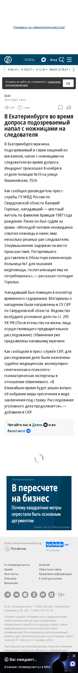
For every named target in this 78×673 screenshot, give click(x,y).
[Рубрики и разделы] (69, 59)
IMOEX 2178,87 (58, 69)
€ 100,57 (26, 69)
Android (44, 565)
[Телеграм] (7, 594)
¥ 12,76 (40, 69)
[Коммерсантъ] (8, 59)
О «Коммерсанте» (17, 565)
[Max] (51, 594)
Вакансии (11, 583)
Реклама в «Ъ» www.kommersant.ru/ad (39, 27)
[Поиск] (61, 59)
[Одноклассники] (34, 594)
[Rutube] (43, 594)
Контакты (11, 574)
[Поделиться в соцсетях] (69, 107)
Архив (8, 569)
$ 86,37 (12, 69)
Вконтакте (16, 431)
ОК (68, 83)
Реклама (10, 578)
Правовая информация (55, 574)
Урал (7, 95)
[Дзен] (25, 594)
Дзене (37, 425)
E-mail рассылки (50, 578)
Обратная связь (50, 569)
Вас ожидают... (23, 659)
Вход (53, 60)
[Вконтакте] (16, 594)
